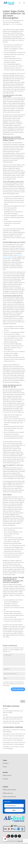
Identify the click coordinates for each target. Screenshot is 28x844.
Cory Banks (5, 738)
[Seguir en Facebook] (12, 836)
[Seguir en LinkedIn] (8, 836)
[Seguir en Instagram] (19, 836)
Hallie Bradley (6, 729)
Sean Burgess (6, 746)
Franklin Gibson (6, 742)
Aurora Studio (21, 841)
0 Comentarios (18, 24)
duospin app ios (6, 734)
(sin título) (5, 708)
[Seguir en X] (15, 836)
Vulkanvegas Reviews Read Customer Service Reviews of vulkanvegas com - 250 (13, 22)
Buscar (22, 701)
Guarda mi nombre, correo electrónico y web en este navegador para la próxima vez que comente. (13, 683)
